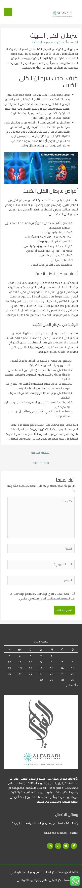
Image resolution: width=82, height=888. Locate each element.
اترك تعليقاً (72, 42)
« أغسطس (72, 685)
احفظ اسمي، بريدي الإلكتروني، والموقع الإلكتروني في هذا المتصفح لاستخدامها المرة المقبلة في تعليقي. (42, 596)
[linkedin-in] (50, 846)
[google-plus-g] (58, 846)
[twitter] (66, 846)
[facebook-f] (74, 846)
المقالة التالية (40, 463)
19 (9, 668)
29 (51, 679)
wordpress (57, 42)
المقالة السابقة (40, 452)
